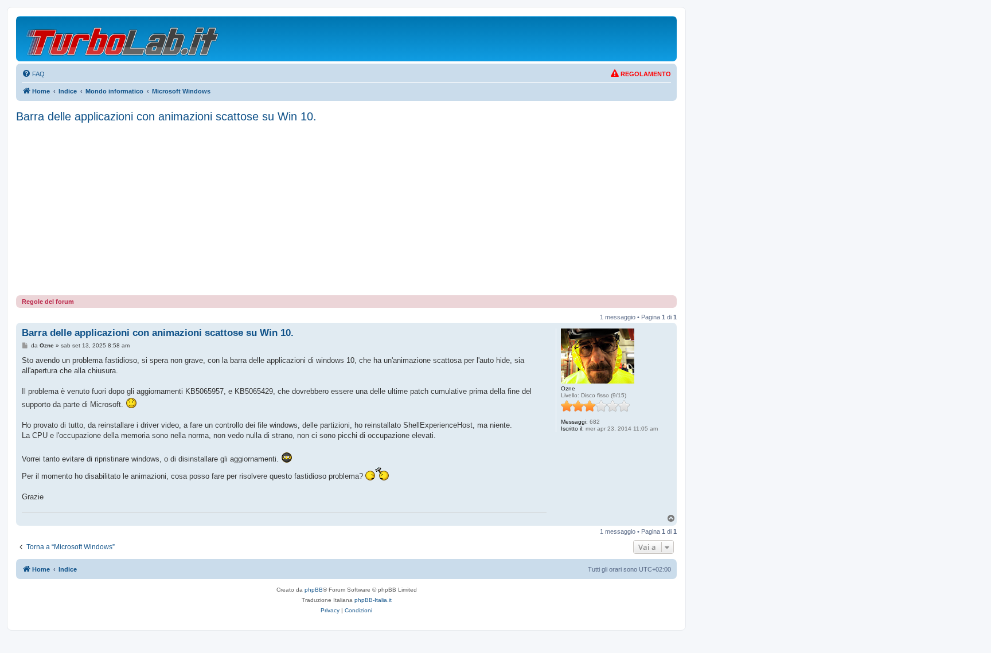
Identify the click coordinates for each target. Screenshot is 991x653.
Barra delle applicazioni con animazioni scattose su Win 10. (166, 116)
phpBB (314, 589)
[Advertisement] (346, 209)
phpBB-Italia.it (373, 600)
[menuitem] (33, 74)
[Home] (123, 38)
